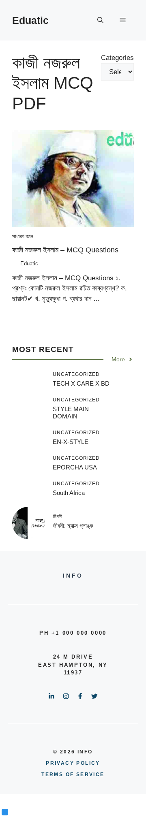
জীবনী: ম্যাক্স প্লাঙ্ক (73, 525)
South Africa (69, 492)
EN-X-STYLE (70, 441)
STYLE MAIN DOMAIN (71, 412)
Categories (117, 58)
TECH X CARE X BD (81, 383)
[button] (100, 20)
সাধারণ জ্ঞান (22, 236)
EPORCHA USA (75, 467)
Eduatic (30, 20)
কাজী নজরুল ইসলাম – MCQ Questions (65, 250)
